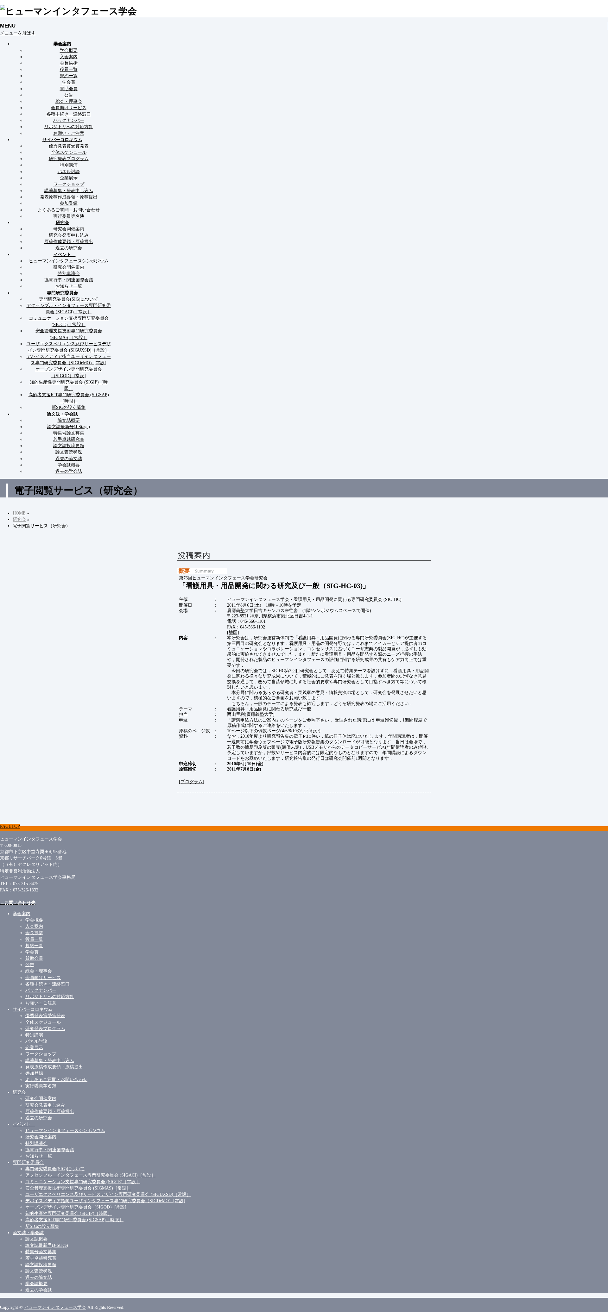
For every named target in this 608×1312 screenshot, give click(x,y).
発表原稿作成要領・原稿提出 (69, 196)
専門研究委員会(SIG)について (68, 299)
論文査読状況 (68, 451)
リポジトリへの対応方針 (68, 126)
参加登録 (69, 203)
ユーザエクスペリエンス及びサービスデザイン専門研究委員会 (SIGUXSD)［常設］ (108, 1194)
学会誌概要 (69, 464)
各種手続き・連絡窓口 (69, 113)
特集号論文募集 (68, 432)
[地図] (233, 632)
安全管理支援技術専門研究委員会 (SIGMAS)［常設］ (78, 1187)
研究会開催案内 (68, 228)
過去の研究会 (68, 247)
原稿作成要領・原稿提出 (68, 241)
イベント (24, 1124)
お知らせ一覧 (68, 286)
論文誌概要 (69, 420)
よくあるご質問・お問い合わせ (69, 209)
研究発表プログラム (69, 158)
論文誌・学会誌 (28, 1232)
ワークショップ (68, 184)
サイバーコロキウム (33, 1009)
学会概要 (69, 50)
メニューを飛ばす (17, 32)
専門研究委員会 (28, 1162)
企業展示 (69, 177)
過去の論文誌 (68, 458)
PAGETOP (10, 826)
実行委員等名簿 (68, 216)
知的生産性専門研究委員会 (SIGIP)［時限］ (68, 1213)
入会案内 (69, 56)
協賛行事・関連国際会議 (68, 279)
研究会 (19, 1092)
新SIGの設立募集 (69, 407)
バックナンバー (68, 120)
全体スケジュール (68, 152)
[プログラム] (191, 781)
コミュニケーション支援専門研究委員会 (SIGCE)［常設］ (82, 1181)
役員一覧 (69, 69)
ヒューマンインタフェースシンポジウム (69, 260)
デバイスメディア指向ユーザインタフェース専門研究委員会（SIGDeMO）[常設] (105, 1200)
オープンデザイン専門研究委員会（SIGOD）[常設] (75, 1206)
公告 (68, 94)
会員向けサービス (68, 107)
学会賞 (68, 81)
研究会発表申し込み (69, 235)
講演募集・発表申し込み (68, 190)
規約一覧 (69, 75)
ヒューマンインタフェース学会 (55, 1307)
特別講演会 (69, 273)
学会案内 (21, 913)
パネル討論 (69, 171)
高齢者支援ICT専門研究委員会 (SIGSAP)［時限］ (74, 1219)
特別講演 (69, 164)
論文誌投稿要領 (68, 445)
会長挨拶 (69, 63)
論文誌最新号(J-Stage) (68, 426)
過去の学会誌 (68, 471)
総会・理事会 (68, 101)
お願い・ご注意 (68, 133)
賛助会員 (69, 88)
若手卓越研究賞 (68, 439)
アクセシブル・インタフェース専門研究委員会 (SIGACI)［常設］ (90, 1175)
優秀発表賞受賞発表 (69, 145)
